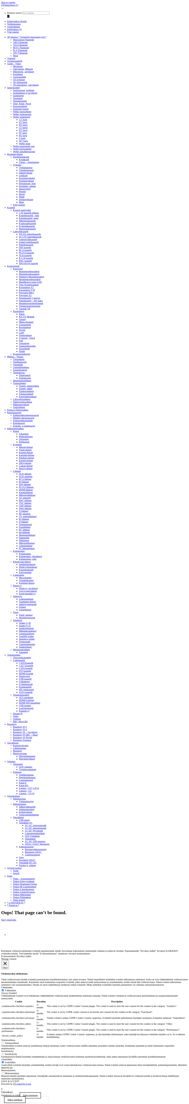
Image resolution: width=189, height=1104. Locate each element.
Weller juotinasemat (22, 114)
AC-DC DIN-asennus (35, 841)
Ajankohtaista (13, 26)
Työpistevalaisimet (27, 769)
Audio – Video (14, 63)
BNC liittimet (25, 500)
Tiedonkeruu (19, 372)
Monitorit (17, 751)
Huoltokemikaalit (21, 157)
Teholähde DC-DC (28, 862)
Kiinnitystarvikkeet (22, 562)
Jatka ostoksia (14, 1099)
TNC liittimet (25, 503)
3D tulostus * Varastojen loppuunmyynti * (26, 37)
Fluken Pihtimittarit (22, 897)
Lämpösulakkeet (26, 633)
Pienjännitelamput (27, 777)
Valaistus (11, 761)
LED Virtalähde (32, 836)
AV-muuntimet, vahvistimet (26, 85)
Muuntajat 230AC (33, 852)
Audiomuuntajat (32, 854)
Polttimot (17, 772)
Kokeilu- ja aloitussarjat (24, 426)
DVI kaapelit (25, 671)
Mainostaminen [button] (8, 1070)
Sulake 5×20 (25, 623)
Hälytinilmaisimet (27, 756)
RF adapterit (24, 514)
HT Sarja (23, 125)
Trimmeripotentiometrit (29, 306)
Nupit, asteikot (25, 615)
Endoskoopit (25, 378)
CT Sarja (23, 119)
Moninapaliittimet (27, 535)
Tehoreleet (24, 439)
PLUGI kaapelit (26, 253)
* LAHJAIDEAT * (16, 902)
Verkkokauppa (14, 24)
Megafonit (18, 66)
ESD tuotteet (19, 205)
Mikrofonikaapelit (27, 221)
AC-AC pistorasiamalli (35, 825)
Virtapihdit (18, 364)
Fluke (9, 876)
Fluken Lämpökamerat (23, 889)
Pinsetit (22, 191)
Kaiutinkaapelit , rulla (29, 215)
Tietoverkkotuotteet (22, 657)
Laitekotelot (18, 575)
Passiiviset (18, 269)
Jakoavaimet (24, 189)
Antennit (11, 58)
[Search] (8, 16)
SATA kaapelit (25, 692)
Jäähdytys (17, 596)
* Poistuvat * (13, 905)
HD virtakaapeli (26, 689)
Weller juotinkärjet (21, 117)
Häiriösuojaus (19, 799)
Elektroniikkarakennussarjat (26, 415)
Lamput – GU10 (26, 793)
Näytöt (22, 330)
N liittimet (23, 511)
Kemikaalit (24, 159)
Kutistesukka (25, 554)
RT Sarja (23, 135)
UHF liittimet (25, 506)
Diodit (22, 351)
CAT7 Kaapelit (26, 665)
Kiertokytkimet (26, 460)
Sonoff (16, 873)
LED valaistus (25, 767)
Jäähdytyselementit (27, 604)
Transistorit (24, 343)
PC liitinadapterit (27, 548)
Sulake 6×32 (25, 625)
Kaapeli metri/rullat (22, 210)
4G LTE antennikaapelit (30, 237)
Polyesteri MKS (26, 292)
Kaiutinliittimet (26, 492)
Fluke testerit (19, 900)
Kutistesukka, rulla (27, 559)
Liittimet (17, 471)
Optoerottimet (25, 335)
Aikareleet (23, 434)
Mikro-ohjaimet (26, 322)
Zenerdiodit (24, 348)
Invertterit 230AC (27, 860)
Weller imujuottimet (22, 111)
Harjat (22, 194)
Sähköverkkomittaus (22, 402)
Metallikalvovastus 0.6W (30, 282)
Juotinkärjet (18, 95)
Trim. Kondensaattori (29, 285)
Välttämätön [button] (7, 987)
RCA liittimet (25, 479)
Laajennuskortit (26, 708)
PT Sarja (23, 133)
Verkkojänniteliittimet (29, 815)
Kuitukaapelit (25, 687)
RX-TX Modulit (26, 316)
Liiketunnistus (19, 748)
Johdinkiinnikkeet (27, 564)
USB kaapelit (25, 679)
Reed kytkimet (25, 468)
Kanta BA (23, 785)
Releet (16, 431)
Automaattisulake (27, 644)
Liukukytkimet (26, 466)
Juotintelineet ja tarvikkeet (25, 93)
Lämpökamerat (20, 370)
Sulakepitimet (25, 647)
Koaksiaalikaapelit (27, 223)
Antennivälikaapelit (28, 239)
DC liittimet (24, 530)
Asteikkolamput (26, 775)
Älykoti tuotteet (14, 868)
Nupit (15, 612)
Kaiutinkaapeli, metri (28, 218)
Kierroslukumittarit (27, 396)
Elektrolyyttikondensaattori (31, 277)
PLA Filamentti (20, 50)
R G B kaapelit (26, 258)
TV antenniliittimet (27, 516)
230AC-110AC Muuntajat (37, 844)
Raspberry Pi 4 (20, 729)
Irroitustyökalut (26, 199)
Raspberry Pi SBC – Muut (25, 735)
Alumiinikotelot (26, 580)
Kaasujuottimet (20, 106)
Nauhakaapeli (25, 524)
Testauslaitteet (19, 383)
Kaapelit (11, 207)
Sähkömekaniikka (15, 428)
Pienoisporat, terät (27, 183)
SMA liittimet (25, 508)
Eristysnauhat (25, 572)
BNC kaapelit (25, 261)
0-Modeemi (24, 681)
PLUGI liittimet (26, 487)
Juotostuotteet (13, 87)
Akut (21, 857)
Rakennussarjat (14, 412)
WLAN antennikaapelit (30, 234)
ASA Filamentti (20, 45)
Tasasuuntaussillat (27, 346)
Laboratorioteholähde (35, 833)
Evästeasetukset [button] (8, 956)
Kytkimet (17, 444)
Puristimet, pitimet (27, 186)
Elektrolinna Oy (14, 29)
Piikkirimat (24, 540)
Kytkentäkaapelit (27, 226)
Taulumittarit (19, 407)
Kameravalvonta (20, 745)
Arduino (17, 719)
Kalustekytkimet (26, 455)
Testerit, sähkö (25, 388)
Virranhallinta (13, 796)
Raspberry (12, 724)
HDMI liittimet (26, 490)
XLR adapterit (25, 476)
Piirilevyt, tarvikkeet (28, 588)
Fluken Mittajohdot (22, 894)
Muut (15, 55)
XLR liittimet (25, 474)
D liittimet (23, 522)
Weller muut (24, 143)
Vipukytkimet (25, 450)
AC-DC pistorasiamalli (35, 828)
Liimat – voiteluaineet (29, 162)
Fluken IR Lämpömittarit (24, 886)
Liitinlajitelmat (25, 546)
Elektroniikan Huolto (17, 21)
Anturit (22, 319)
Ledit (21, 332)
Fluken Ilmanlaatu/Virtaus (25, 884)
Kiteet (22, 314)
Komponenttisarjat (21, 354)
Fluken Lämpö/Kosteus (24, 892)
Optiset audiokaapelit (29, 242)
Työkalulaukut (25, 167)
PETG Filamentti (21, 47)
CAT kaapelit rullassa (29, 213)
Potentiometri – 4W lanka (31, 300)
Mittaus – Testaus (15, 356)
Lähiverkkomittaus (21, 399)
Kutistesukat (19, 551)
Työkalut (17, 165)
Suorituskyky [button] (7, 1051)
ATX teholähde (26, 697)
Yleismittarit (18, 359)
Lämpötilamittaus (21, 367)
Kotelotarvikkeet (26, 583)
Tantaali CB (24, 308)
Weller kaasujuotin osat (24, 146)
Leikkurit (23, 175)
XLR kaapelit (25, 255)
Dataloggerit (24, 375)
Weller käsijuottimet (22, 149)
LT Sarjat (23, 127)
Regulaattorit (25, 327)
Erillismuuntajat (26, 846)
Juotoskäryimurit (20, 109)
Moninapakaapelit (27, 229)
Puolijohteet (18, 311)
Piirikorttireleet (26, 436)
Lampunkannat (26, 780)
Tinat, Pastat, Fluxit (22, 103)
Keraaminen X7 (26, 287)
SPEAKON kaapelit (28, 263)
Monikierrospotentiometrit (31, 303)
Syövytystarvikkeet (28, 591)
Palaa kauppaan (30, 1095)
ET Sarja (23, 122)
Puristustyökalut (26, 181)
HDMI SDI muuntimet (29, 703)
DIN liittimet (25, 484)
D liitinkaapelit (26, 684)
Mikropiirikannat (27, 543)
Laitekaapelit (19, 660)
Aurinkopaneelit (14, 61)
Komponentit (13, 266)
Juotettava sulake (27, 639)
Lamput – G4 (25, 791)
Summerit (23, 652)
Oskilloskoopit (20, 362)
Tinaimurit (18, 98)
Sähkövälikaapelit (27, 807)
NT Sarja (23, 130)
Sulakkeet (17, 620)
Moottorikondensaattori (30, 279)
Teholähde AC (25, 823)
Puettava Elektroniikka (17, 410)
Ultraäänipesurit (26, 170)
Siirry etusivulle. (8, 920)
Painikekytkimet (26, 458)
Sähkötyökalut (25, 173)
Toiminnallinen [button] (8, 1040)
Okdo (15, 716)
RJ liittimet (24, 482)
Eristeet (22, 607)
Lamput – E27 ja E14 (29, 788)
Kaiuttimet (18, 74)
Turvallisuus (12, 743)
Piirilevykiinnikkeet (28, 567)
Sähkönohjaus (19, 804)
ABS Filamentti (20, 42)
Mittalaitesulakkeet (27, 631)
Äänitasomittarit (26, 391)
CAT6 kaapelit (25, 668)
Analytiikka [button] (6, 1059)
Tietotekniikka (13, 655)
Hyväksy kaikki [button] (24, 956)
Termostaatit (24, 641)
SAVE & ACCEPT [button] (10, 1081)
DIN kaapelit (25, 247)
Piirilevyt (17, 585)
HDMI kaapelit (26, 673)
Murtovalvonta (20, 753)
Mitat (21, 202)
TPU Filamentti (20, 53)
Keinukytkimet (26, 452)
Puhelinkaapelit (26, 245)
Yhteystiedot (13, 32)
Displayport (24, 676)
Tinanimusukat (20, 101)
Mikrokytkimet (26, 447)
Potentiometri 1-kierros (29, 298)
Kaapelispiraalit (26, 569)
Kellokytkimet (25, 812)
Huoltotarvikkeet (15, 154)
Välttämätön (10, 990)
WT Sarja (23, 141)
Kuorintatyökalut (27, 178)
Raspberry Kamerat (22, 740)
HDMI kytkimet (26, 700)
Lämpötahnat (25, 609)
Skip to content (8, 2)
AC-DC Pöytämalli (34, 831)
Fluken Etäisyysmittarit (23, 881)
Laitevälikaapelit (20, 231)
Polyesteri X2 (25, 295)
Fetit (21, 340)
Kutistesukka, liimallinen (30, 556)
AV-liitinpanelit (20, 82)
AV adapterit (25, 498)
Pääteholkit (24, 538)
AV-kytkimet (19, 79)
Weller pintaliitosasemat (24, 151)
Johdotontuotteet (26, 809)
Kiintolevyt (24, 711)
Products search (14, 13)
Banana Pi (18, 713)
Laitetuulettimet (26, 599)
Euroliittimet (24, 527)
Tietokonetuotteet (21, 695)
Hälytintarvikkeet (27, 759)
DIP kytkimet (25, 463)
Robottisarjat (19, 423)
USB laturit (24, 820)
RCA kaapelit (25, 250)
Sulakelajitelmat (26, 628)
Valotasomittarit (26, 394)
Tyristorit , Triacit (27, 338)
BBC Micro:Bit (20, 721)
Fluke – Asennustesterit (24, 878)
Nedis (15, 870)
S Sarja (22, 138)
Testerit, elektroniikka (29, 386)
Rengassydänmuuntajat (35, 849)
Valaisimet (18, 764)
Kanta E (23, 783)
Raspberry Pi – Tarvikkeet (25, 732)
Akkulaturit (30, 839)
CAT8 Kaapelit (26, 663)
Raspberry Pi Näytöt (22, 737)
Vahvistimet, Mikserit (23, 69)
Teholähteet (18, 817)
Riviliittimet (24, 532)
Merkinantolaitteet (21, 649)
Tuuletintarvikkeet (27, 601)
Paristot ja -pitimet (27, 865)
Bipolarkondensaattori (29, 271)
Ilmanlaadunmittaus (22, 380)
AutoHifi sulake (26, 636)
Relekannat (24, 442)
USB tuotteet (25, 705)
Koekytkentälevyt (27, 593)
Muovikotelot (25, 577)
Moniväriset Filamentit (23, 39)
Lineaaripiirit (25, 324)
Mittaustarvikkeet (21, 404)
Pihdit (21, 197)
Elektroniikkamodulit (23, 420)
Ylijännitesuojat (26, 801)
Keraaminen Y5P (27, 290)
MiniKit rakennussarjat (23, 418)
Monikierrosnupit (27, 617)
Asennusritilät (19, 77)
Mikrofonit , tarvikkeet (23, 71)
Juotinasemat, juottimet (23, 90)
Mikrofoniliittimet (27, 495)
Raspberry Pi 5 (20, 727)
